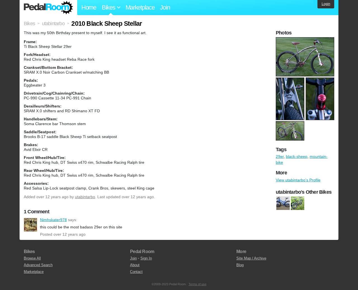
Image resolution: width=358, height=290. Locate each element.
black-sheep (296, 156)
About (135, 265)
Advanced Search (38, 265)
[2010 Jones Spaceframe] (283, 203)
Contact (136, 272)
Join (165, 7)
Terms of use (197, 284)
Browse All (32, 258)
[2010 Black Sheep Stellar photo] (306, 40)
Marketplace (140, 7)
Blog (240, 265)
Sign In (146, 258)
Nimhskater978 (30, 224)
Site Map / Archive (251, 258)
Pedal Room (48, 7)
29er (280, 156)
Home (88, 7)
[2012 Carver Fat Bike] (297, 203)
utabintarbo (85, 197)
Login (326, 4)
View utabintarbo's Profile (298, 180)
